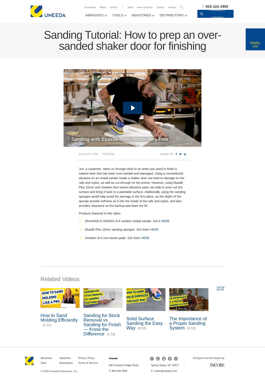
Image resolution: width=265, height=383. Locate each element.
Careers (160, 7)
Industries (141, 15)
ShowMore (221, 288)
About (130, 7)
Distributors (172, 15)
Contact (172, 7)
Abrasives (94, 15)
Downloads (90, 7)
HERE (165, 221)
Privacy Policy (86, 358)
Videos (102, 7)
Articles (113, 7)
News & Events (145, 7)
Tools (117, 15)
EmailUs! (255, 44)
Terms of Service (88, 363)
